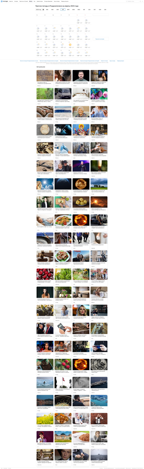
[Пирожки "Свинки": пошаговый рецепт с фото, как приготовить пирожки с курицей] (63, 421)
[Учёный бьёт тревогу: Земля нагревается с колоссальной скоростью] (63, 186)
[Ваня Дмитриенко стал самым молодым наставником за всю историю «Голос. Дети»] (45, 439)
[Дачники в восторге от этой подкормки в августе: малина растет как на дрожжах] (63, 367)
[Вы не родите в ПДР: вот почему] (45, 222)
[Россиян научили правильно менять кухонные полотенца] (81, 295)
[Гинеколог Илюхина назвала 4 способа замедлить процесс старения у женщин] (99, 132)
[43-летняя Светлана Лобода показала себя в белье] (81, 313)
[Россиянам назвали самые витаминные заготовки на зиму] (81, 204)
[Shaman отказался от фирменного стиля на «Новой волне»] (81, 168)
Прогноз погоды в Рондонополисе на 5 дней (49, 60)
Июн (73, 9)
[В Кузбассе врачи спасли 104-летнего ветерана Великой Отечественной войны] (81, 421)
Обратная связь (128, 468)
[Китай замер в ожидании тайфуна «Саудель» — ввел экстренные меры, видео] (81, 385)
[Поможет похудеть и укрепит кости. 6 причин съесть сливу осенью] (99, 96)
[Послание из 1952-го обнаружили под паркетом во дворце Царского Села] (45, 78)
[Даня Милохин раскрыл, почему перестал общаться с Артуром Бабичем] (45, 204)
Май (68, 9)
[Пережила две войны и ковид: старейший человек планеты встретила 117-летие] (81, 114)
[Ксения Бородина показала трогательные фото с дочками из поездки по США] (45, 295)
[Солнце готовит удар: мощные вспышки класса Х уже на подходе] (81, 222)
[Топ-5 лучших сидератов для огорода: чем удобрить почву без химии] (45, 421)
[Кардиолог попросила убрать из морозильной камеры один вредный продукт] (99, 78)
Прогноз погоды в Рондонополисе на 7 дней (69, 60)
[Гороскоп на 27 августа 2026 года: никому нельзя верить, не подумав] (63, 313)
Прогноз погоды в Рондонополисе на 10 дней (89, 60)
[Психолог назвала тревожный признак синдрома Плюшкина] (45, 150)
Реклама (9, 468)
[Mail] (1, 1)
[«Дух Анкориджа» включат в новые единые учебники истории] (45, 331)
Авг (84, 9)
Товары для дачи (120, 60)
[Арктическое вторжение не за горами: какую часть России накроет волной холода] (63, 114)
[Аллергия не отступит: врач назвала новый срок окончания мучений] (99, 439)
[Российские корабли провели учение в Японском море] (99, 457)
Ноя (100, 9)
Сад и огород (112, 60)
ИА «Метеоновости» (139, 468)
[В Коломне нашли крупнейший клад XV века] (99, 367)
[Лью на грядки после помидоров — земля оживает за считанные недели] (81, 277)
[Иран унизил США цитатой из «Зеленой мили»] (99, 385)
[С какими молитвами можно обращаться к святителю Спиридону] (81, 132)
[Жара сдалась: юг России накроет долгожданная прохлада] (63, 240)
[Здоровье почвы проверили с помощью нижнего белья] (45, 367)
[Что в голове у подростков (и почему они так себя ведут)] (99, 277)
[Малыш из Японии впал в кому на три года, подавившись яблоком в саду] (63, 204)
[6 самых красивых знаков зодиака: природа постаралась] (45, 457)
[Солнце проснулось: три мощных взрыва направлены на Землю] (81, 186)
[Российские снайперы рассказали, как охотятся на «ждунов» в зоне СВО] (81, 349)
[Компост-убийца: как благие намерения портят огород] (81, 331)
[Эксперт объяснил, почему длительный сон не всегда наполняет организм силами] (99, 295)
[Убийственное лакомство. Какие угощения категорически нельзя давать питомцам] (63, 78)
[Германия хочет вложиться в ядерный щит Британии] (63, 439)
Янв (47, 9)
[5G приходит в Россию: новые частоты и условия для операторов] (81, 457)
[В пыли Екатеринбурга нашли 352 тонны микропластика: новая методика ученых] (63, 403)
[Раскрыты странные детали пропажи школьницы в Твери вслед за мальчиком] (81, 150)
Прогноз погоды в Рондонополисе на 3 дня (29, 60)
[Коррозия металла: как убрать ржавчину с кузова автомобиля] (45, 240)
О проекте (101, 468)
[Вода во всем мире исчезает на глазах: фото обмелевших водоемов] (45, 168)
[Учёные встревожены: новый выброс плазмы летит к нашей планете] (81, 367)
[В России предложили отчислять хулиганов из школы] (81, 240)
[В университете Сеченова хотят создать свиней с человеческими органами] (45, 114)
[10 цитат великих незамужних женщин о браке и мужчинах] (45, 349)
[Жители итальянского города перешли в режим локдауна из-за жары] (45, 186)
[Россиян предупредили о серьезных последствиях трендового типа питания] (81, 439)
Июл (79, 9)
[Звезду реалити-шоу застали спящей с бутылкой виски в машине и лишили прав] (99, 222)
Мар (58, 9)
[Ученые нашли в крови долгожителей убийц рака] (63, 132)
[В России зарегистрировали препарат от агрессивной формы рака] (63, 150)
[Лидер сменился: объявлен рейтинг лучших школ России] (99, 313)
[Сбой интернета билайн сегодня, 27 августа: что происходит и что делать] (81, 403)
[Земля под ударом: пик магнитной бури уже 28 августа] (99, 204)
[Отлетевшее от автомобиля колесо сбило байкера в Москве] (99, 331)
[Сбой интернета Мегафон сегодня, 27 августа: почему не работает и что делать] (99, 349)
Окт (95, 9)
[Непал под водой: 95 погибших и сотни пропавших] (63, 385)
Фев (52, 9)
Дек (105, 9)
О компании (5, 468)
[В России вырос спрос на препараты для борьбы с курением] (99, 114)
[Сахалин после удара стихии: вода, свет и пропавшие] (45, 403)
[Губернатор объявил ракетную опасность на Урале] (99, 259)
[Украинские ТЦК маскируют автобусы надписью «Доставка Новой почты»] (63, 96)
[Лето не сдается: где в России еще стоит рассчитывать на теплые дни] (99, 186)
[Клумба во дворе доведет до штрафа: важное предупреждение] (63, 295)
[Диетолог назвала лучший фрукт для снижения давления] (63, 277)
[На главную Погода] (5, 1)
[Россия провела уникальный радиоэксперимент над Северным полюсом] (45, 385)
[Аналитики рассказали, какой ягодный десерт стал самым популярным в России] (45, 277)
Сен (89, 9)
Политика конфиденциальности (109, 468)
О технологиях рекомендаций (120, 468)
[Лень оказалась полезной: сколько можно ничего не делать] (99, 150)
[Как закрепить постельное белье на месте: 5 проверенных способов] (81, 96)
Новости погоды (104, 60)
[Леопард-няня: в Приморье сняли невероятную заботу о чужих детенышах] (45, 96)
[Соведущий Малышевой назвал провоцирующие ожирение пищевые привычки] (45, 132)
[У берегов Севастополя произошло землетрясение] (99, 403)
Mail (1, 468)
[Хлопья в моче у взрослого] (99, 240)
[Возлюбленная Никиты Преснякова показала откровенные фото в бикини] (81, 259)
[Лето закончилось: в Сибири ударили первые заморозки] (45, 313)
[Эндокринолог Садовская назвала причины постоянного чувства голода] (63, 349)
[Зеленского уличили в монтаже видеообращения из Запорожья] (81, 78)
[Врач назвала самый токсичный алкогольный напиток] (99, 168)
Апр (63, 9)
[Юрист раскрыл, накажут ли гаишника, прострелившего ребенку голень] (45, 259)
